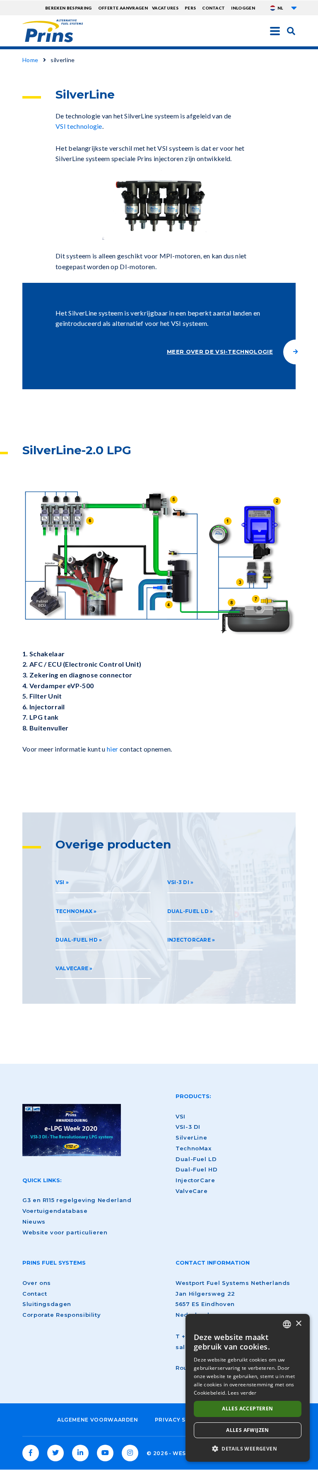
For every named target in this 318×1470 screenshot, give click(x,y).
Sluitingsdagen (46, 1304)
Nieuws (34, 1221)
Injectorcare (189, 940)
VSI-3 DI (178, 882)
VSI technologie (78, 126)
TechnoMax (194, 1148)
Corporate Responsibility (61, 1314)
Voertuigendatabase (55, 1210)
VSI (60, 882)
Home (30, 59)
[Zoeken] (291, 30)
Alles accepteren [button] (247, 1408)
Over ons (36, 1283)
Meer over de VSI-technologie (220, 351)
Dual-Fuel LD (188, 911)
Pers (190, 7)
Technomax (73, 911)
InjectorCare (195, 1180)
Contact (213, 7)
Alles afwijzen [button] (247, 1430)
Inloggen (243, 7)
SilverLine (191, 1137)
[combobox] (287, 1324)
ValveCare (72, 968)
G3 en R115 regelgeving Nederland (76, 1200)
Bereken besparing (68, 7)
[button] (247, 1448)
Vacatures (165, 7)
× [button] (298, 1324)
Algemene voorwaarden (97, 1420)
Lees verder (242, 1392)
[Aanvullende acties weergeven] (294, 8)
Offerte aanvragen (123, 7)
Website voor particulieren (65, 1232)
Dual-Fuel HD (76, 940)
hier (112, 749)
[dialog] (248, 1388)
